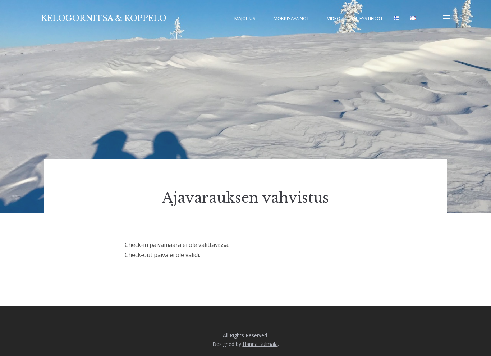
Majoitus (245, 18)
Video (333, 18)
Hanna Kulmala (260, 344)
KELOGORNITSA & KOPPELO (103, 18)
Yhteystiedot (367, 18)
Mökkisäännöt (291, 18)
